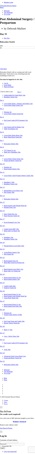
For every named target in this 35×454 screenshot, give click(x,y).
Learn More (7, 85)
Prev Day (7, 38)
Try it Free (7, 14)
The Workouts (8, 12)
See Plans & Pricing (6, 428)
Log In (6, 83)
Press (5, 380)
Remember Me (6, 446)
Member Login (8, 2)
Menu (2, 7)
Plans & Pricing (9, 87)
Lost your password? (10, 451)
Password (3, 444)
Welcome (7, 11)
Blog (5, 378)
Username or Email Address (8, 440)
